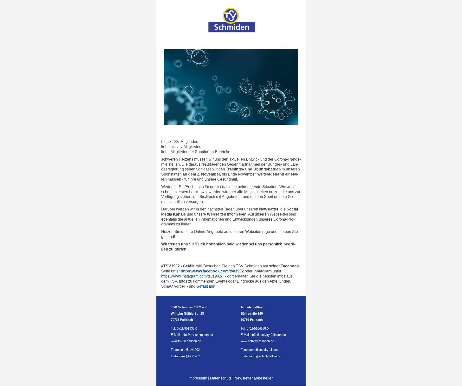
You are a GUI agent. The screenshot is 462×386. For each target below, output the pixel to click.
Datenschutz (220, 378)
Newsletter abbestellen (254, 378)
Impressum (197, 378)
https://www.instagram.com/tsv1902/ (191, 276)
